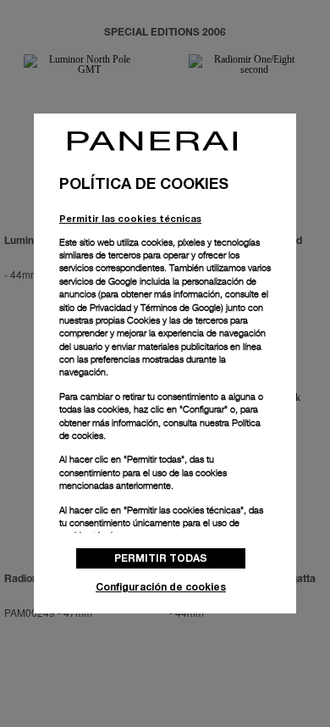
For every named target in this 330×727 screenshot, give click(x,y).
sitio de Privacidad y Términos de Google (140, 308)
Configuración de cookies (161, 586)
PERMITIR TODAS (160, 558)
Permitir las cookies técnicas (130, 218)
